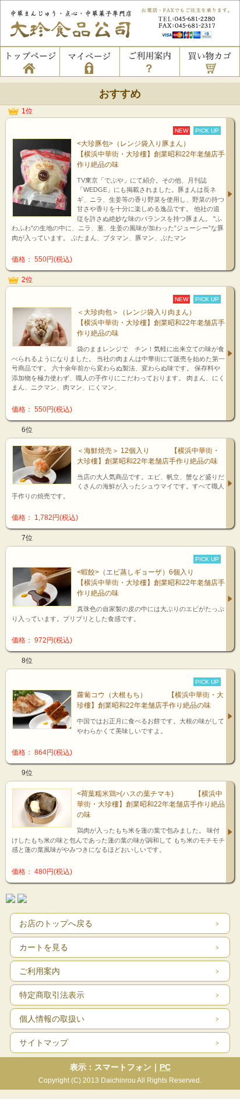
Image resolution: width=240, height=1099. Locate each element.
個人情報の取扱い (51, 1018)
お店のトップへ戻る (56, 923)
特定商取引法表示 (51, 995)
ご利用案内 (39, 971)
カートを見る (43, 947)
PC (165, 1067)
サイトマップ (43, 1042)
